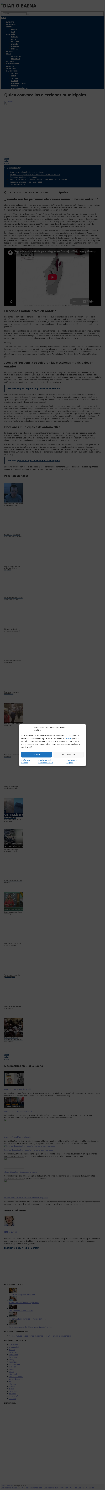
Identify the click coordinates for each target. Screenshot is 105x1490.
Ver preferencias (68, 754)
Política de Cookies (25, 761)
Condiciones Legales (71, 761)
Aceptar (36, 754)
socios (69, 738)
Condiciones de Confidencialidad (45, 761)
